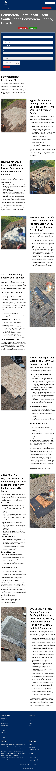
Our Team (30, 723)
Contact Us (22, 28)
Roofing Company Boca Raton (6, 744)
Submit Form (6, 67)
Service (4, 50)
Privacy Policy (24, 766)
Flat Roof (2, 734)
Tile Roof (2, 730)
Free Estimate (46, 8)
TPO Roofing (3, 737)
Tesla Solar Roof (4, 720)
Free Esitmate (50, 3)
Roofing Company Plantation (6, 755)
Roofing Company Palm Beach (6, 757)
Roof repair (3, 721)
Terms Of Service (31, 766)
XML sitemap (31, 728)
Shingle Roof (3, 732)
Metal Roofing (3, 735)
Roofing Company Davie (16, 755)
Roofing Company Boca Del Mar (7, 746)
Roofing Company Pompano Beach (7, 747)
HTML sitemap (31, 727)
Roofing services (4, 718)
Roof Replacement (4, 723)
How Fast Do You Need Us (9, 56)
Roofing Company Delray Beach (19, 746)
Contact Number (7, 45)
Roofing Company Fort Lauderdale (7, 753)
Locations (30, 725)
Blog (29, 718)
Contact (30, 720)
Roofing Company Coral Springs (7, 751)
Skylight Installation (4, 727)
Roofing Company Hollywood (17, 757)
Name (4, 35)
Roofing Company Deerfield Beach (18, 744)
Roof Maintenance (4, 725)
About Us (30, 721)
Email (4, 40)
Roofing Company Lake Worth (19, 753)
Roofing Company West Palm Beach (8, 759)
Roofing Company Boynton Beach (20, 747)
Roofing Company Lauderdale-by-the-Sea (9, 749)
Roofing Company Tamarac (18, 751)
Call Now (33, 28)
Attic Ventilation (4, 728)
